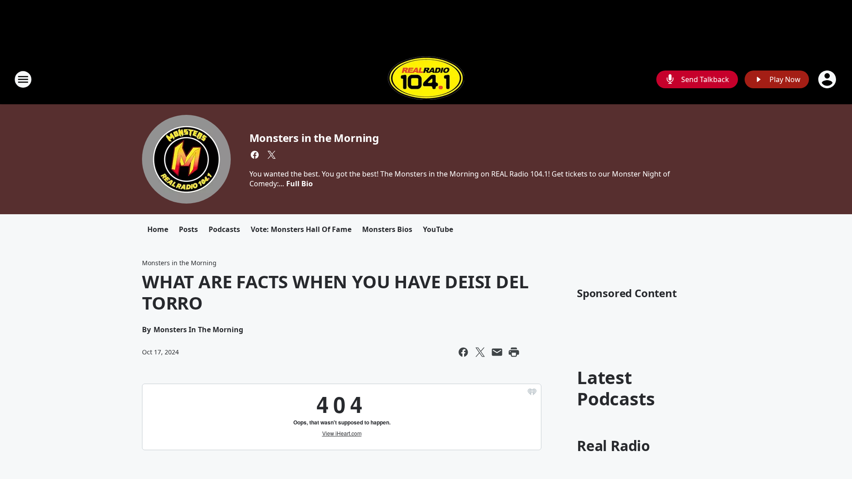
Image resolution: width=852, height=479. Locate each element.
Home (157, 229)
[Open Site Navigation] (23, 79)
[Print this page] (514, 352)
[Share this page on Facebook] (463, 352)
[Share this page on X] (480, 352)
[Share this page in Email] (497, 352)
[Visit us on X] (271, 154)
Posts (188, 229)
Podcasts (224, 229)
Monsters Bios (387, 229)
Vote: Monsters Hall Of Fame (301, 229)
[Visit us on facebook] (254, 154)
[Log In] (828, 79)
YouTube (438, 229)
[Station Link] (426, 79)
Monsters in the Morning (314, 137)
